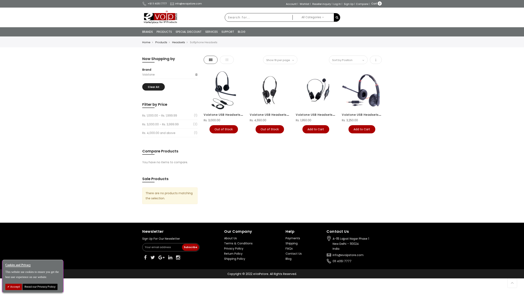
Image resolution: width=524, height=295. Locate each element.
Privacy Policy (233, 248)
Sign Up (348, 4)
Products (161, 42)
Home (146, 42)
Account (291, 4)
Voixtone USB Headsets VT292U (228, 115)
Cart (374, 4)
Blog (288, 259)
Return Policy (233, 254)
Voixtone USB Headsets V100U (319, 115)
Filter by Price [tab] (154, 104)
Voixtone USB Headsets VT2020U (368, 115)
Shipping (292, 243)
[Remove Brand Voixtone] (196, 74)
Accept (15, 287)
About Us (230, 238)
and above (158, 133)
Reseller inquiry (321, 4)
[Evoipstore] (159, 17)
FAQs (289, 248)
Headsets (178, 42)
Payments (293, 238)
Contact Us (294, 254)
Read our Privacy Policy (40, 287)
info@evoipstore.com (188, 3)
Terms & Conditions (238, 243)
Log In (337, 4)
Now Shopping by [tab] (158, 58)
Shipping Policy (234, 259)
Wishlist (304, 4)
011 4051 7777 (342, 261)
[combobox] (258, 17)
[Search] (337, 17)
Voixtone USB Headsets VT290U (274, 115)
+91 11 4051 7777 (157, 3)
